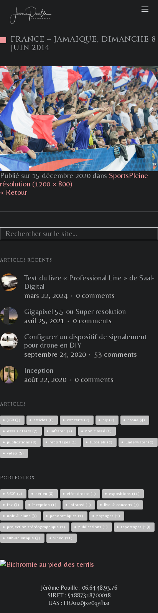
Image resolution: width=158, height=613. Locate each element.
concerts (78, 419)
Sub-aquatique (23, 537)
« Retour (13, 192)
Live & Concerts (121, 504)
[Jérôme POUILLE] (47, 564)
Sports (119, 175)
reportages (63, 442)
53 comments (115, 354)
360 (13, 419)
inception (44, 504)
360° (14, 493)
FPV (13, 504)
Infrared (80, 504)
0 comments (95, 295)
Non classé (98, 431)
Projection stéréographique (36, 526)
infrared (61, 431)
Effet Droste (81, 493)
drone (136, 419)
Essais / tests (22, 431)
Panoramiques (66, 515)
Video (62, 537)
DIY (108, 419)
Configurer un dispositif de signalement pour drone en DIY (85, 340)
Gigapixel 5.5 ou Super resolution (75, 311)
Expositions (124, 493)
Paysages (108, 515)
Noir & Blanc (22, 515)
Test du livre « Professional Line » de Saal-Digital (89, 281)
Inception (38, 370)
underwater (139, 442)
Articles (43, 419)
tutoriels (101, 442)
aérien (44, 493)
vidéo (15, 453)
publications (21, 442)
